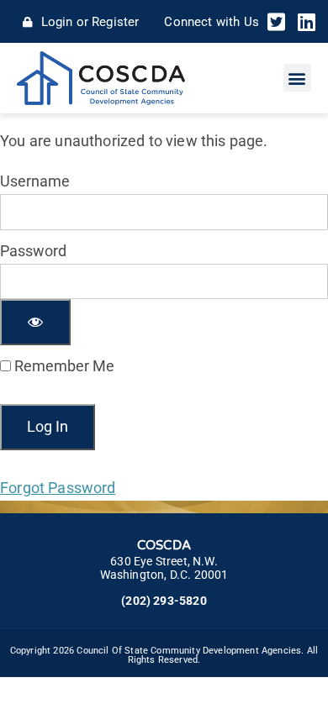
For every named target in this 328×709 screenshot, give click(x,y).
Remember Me (62, 366)
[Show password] (35, 322)
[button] (297, 78)
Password (33, 251)
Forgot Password (58, 487)
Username (35, 181)
